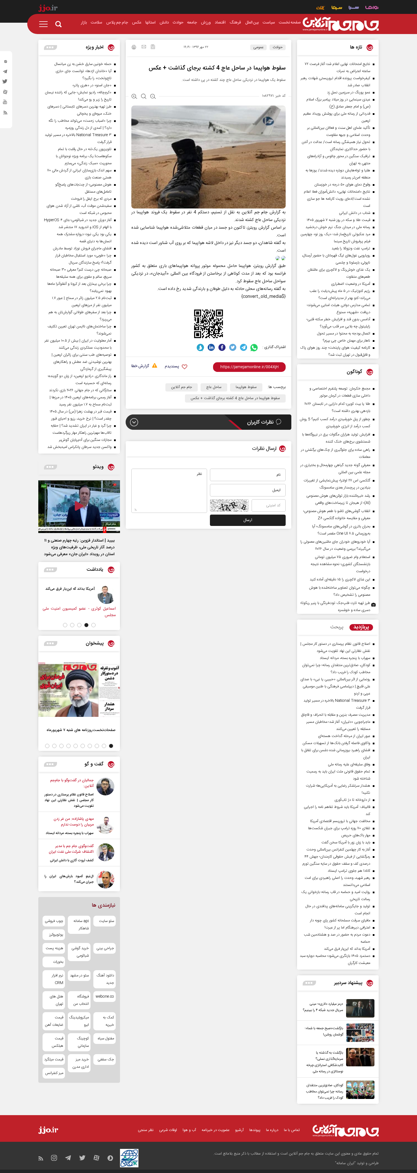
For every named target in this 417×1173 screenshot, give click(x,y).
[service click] (320, 8)
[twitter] (5, 83)
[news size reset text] (144, 97)
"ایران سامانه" (345, 1163)
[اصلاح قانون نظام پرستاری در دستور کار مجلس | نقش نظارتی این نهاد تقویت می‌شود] (105, 793)
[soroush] (200, 347)
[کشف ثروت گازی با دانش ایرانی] (105, 853)
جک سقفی (106, 1059)
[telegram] (5, 73)
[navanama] (372, 8)
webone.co (105, 996)
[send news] (143, 47)
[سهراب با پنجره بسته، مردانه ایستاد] (105, 826)
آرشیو (239, 1130)
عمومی (258, 47)
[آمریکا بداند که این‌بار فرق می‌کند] (107, 595)
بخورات (58, 962)
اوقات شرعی (168, 1130)
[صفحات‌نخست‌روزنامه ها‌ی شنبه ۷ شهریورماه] (79, 689)
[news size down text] (153, 97)
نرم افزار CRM (57, 979)
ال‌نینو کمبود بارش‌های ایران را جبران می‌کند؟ (69, 879)
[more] (309, 983)
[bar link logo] (48, 9)
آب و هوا (189, 1130)
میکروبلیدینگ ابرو (79, 1021)
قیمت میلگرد (53, 1059)
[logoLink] (341, 24)
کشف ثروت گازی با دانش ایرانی (72, 860)
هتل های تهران (56, 1000)
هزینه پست (54, 948)
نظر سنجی (145, 1130)
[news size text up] (134, 97)
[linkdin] (211, 347)
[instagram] (5, 63)
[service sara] (354, 8)
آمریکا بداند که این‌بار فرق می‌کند (70, 589)
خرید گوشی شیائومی (80, 952)
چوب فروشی (54, 921)
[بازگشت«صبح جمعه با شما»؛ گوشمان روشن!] (358, 1033)
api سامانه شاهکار (81, 925)
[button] (93, 625)
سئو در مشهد (79, 975)
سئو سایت (106, 921)
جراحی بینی (105, 948)
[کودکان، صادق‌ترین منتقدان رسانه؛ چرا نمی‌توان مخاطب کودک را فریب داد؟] (358, 1091)
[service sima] (337, 8)
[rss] (5, 114)
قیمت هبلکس (57, 1042)
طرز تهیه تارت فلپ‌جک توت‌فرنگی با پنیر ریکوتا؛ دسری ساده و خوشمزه (335, 606)
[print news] (134, 48)
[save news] (153, 47)
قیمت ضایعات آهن (54, 1021)
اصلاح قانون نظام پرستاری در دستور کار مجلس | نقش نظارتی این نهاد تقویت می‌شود (69, 800)
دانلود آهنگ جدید (105, 979)
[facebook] (222, 347)
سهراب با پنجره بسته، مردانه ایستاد (70, 833)
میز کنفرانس (54, 1073)
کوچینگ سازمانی (83, 1042)
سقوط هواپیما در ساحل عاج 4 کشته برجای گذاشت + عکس (235, 398)
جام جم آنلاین (255, 212)
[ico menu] (45, 24)
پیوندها (254, 1130)
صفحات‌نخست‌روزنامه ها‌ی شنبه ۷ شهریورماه (81, 730)
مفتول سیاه (106, 1038)
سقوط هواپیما (246, 387)
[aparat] (5, 93)
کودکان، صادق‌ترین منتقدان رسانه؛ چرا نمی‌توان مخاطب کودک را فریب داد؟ (324, 1092)
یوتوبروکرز (56, 935)
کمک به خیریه (108, 1021)
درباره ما (272, 1130)
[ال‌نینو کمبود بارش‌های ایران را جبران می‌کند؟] (105, 879)
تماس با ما (292, 1130)
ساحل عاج (214, 387)
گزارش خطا (140, 366)
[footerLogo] (346, 1131)
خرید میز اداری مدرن (80, 1063)
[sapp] (5, 103)
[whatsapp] (254, 347)
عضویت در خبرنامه (215, 1130)
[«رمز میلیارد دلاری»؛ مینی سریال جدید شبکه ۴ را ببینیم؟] (358, 1008)
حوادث (278, 47)
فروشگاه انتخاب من (81, 1000)
